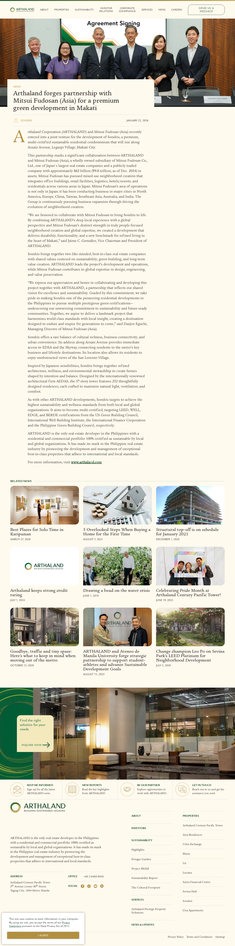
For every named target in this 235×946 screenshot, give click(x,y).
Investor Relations (106, 10)
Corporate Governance (127, 10)
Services (147, 9)
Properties (61, 9)
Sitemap (220, 936)
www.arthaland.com (86, 462)
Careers (176, 9)
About (44, 9)
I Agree (43, 935)
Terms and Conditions (199, 936)
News (161, 9)
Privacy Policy (176, 936)
